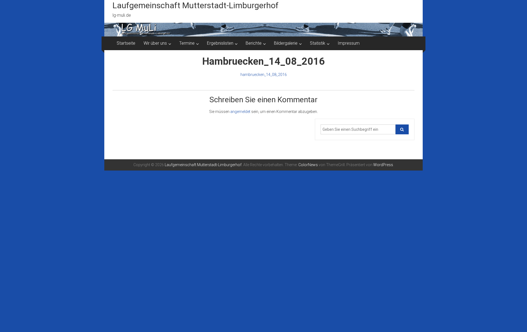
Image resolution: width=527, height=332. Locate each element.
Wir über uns (155, 43)
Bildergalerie (286, 43)
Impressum (349, 43)
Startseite (126, 43)
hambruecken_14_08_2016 (263, 74)
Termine (187, 43)
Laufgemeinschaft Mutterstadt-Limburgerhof (196, 5)
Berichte (254, 43)
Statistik (317, 43)
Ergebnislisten (220, 43)
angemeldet (240, 111)
